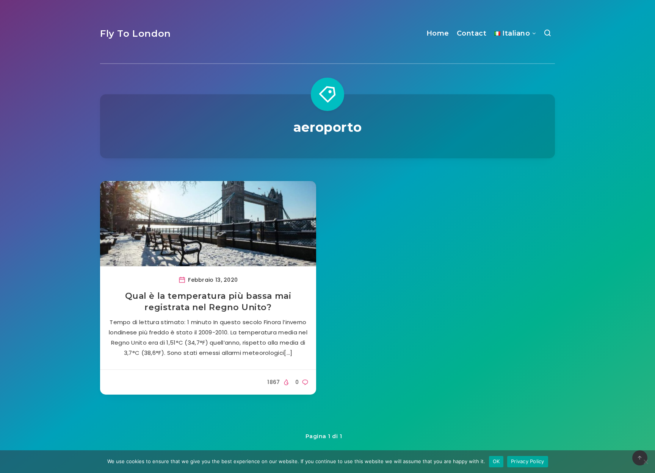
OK (496, 461)
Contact (472, 33)
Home (437, 33)
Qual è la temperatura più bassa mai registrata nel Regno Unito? (208, 301)
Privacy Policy (527, 461)
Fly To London (135, 33)
